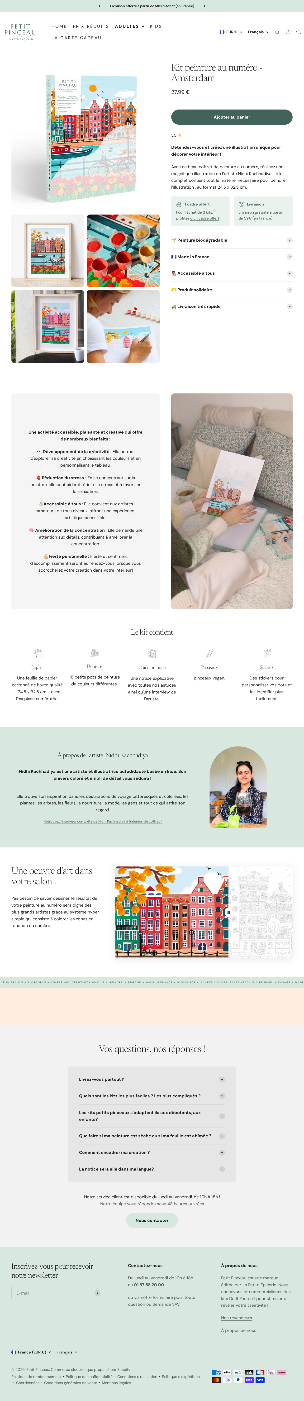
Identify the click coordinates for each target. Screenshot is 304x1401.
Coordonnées (27, 1382)
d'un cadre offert (204, 218)
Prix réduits (91, 26)
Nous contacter (152, 1220)
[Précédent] (99, 6)
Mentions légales (116, 1382)
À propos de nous (238, 1330)
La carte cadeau (77, 38)
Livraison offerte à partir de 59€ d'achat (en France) (152, 6)
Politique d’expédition (181, 1376)
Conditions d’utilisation (137, 1376)
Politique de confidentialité (89, 1376)
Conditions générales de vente (70, 1382)
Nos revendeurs (236, 1318)
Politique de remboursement (36, 1376)
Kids (156, 26)
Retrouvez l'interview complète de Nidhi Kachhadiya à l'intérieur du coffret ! (103, 821)
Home (59, 26)
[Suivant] (204, 6)
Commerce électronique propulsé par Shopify (90, 1369)
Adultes (127, 26)
